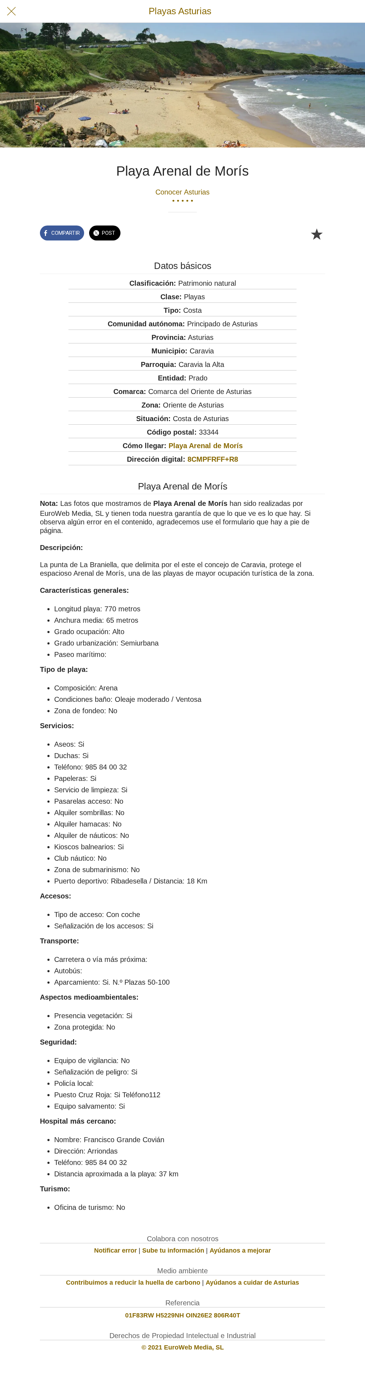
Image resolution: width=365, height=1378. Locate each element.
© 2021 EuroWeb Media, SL (183, 1347)
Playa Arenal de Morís (206, 446)
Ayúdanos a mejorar (240, 1250)
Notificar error (115, 1250)
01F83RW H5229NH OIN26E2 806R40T (182, 1315)
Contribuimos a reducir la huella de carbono (133, 1282)
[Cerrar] (11, 11)
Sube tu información (173, 1250)
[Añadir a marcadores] (316, 233)
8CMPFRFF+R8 (212, 459)
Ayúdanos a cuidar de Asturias (252, 1282)
